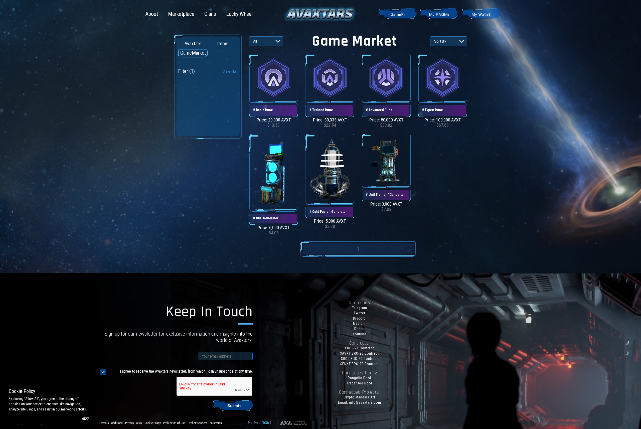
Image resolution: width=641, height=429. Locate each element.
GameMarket (193, 53)
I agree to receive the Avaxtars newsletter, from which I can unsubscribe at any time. (186, 371)
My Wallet (481, 15)
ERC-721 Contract (359, 348)
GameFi (397, 15)
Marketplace (181, 14)
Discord (359, 318)
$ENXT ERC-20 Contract (359, 364)
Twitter (359, 313)
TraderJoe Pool (359, 383)
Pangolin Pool (359, 378)
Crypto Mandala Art (359, 397)
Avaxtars (193, 44)
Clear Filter (230, 71)
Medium (359, 324)
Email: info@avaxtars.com (359, 402)
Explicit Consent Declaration (205, 423)
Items (223, 44)
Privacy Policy (133, 423)
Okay (85, 418)
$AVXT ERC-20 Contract (359, 353)
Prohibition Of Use (174, 423)
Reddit (359, 329)
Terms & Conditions (111, 423)
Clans (210, 14)
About (151, 14)
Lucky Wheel (239, 14)
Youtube (359, 334)
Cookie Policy (152, 423)
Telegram (359, 308)
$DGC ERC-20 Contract (359, 359)
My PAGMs (439, 15)
